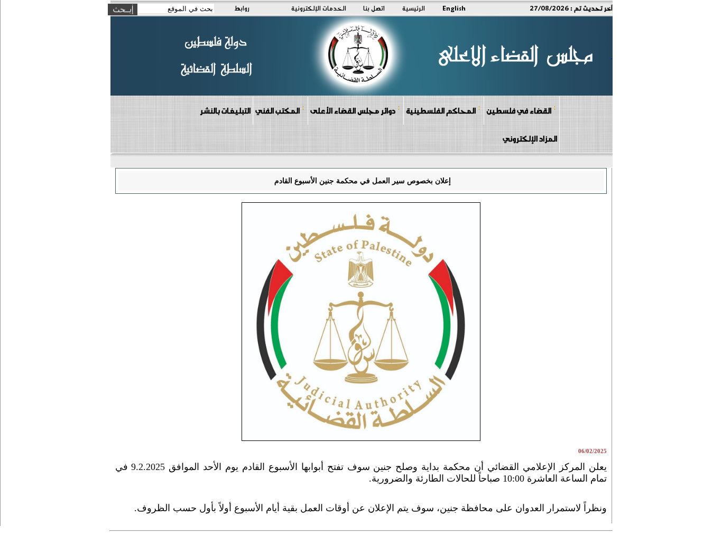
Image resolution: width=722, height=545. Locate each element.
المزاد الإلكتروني (530, 138)
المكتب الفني (277, 110)
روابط (241, 8)
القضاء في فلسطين (518, 110)
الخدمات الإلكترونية (318, 8)
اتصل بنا (374, 8)
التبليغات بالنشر (225, 110)
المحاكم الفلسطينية (441, 110)
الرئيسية (413, 8)
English (454, 8)
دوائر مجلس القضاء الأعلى (352, 110)
